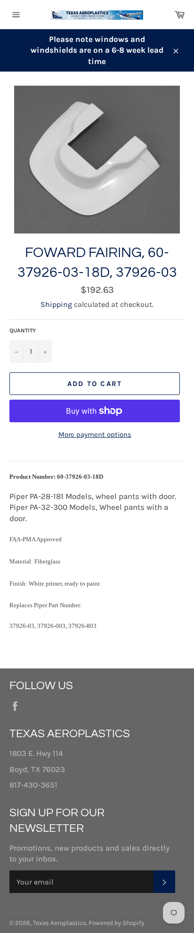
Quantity (22, 330)
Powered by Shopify (116, 922)
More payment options (94, 434)
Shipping (56, 304)
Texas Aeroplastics (59, 922)
